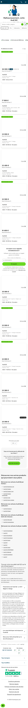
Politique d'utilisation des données (14, 686)
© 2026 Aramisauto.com (14, 699)
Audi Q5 (5, 542)
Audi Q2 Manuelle (7, 519)
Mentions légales (14, 684)
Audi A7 (5, 557)
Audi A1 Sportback (7, 535)
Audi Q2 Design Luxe (8, 491)
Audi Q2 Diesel (7, 511)
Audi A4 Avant (6, 540)
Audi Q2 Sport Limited (8, 500)
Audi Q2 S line (6, 497)
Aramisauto (4, 644)
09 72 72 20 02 (7, 650)
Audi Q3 (5, 533)
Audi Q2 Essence (7, 508)
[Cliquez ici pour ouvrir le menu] (25, 2)
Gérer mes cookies (14, 689)
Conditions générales (14, 681)
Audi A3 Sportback (7, 530)
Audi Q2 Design (7, 489)
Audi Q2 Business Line (8, 486)
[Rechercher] (22, 24)
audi (18, 644)
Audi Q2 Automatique (8, 522)
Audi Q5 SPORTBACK (8, 549)
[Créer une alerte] (3, 705)
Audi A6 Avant (6, 547)
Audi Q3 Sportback (8, 538)
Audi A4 (5, 545)
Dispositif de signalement (14, 694)
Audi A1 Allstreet (7, 552)
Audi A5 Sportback (7, 554)
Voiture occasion (12, 644)
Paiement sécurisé (14, 692)
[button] (7, 28)
